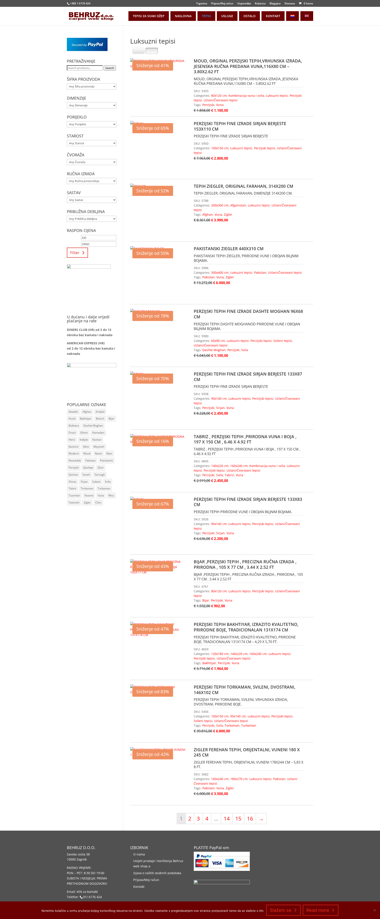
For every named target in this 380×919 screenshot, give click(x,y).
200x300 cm (219, 205)
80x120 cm (219, 95)
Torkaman (232, 725)
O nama (139, 854)
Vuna (220, 105)
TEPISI (206, 16)
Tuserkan (74, 495)
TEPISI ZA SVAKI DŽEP (148, 16)
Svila (244, 350)
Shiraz (72, 481)
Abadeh (73, 412)
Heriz (72, 439)
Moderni (74, 453)
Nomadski (75, 460)
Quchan (73, 474)
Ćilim (98, 502)
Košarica (260, 3)
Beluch (100, 418)
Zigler (228, 214)
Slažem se (280, 910)
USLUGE (227, 16)
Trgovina (201, 3)
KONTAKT (273, 16)
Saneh (86, 474)
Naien (98, 453)
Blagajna (275, 3)
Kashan (96, 439)
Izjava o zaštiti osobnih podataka (157, 873)
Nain (109, 453)
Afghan (207, 214)
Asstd (72, 418)
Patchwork (106, 460)
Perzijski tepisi (264, 148)
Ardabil (100, 412)
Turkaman (248, 725)
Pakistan (260, 272)
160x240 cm (239, 466)
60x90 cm (218, 341)
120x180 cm (219, 654)
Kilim (86, 447)
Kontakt (138, 886)
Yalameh (74, 502)
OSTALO (249, 16)
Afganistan (238, 205)
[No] (374, 910)
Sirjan (220, 408)
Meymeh (98, 447)
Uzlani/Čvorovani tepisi (221, 100)
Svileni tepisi (282, 341)
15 (238, 818)
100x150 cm (219, 148)
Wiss (111, 495)
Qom (101, 467)
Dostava (290, 3)
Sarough (100, 474)
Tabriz (229, 475)
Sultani (96, 481)
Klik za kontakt (87, 892)
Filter (74, 252)
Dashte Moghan (214, 350)
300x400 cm (219, 272)
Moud (86, 453)
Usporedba (244, 3)
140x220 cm (219, 466)
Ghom (84, 432)
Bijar (205, 600)
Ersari (72, 432)
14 (227, 818)
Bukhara (74, 425)
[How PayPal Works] (87, 50)
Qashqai (88, 467)
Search (109, 68)
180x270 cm (239, 779)
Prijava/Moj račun (222, 3)
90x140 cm (219, 398)
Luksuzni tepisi (277, 95)
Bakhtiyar (209, 663)
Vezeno (88, 495)
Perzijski (208, 105)
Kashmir (74, 447)
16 (250, 818)
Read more (317, 910)
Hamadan (98, 432)
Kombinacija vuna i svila (246, 95)
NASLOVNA (183, 16)
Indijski (84, 439)
